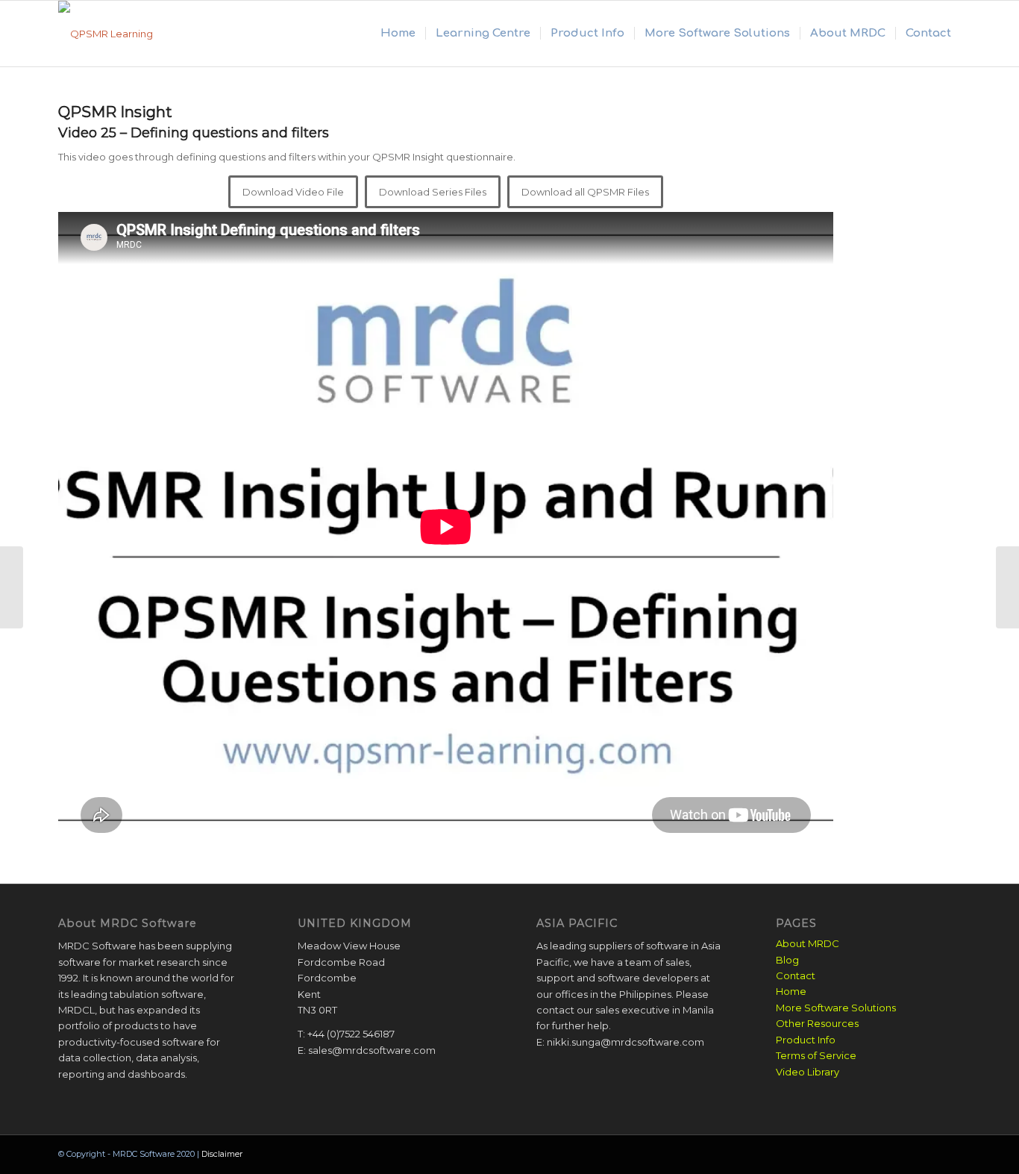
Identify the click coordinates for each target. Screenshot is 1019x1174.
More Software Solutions (836, 1008)
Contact (795, 975)
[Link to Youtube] (927, 1154)
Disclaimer (221, 1154)
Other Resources (817, 1023)
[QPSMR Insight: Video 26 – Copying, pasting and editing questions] (1007, 587)
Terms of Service (816, 1055)
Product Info (805, 1040)
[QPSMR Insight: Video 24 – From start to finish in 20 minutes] (11, 587)
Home (791, 991)
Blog (787, 960)
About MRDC (807, 943)
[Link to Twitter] (949, 1154)
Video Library (807, 1072)
